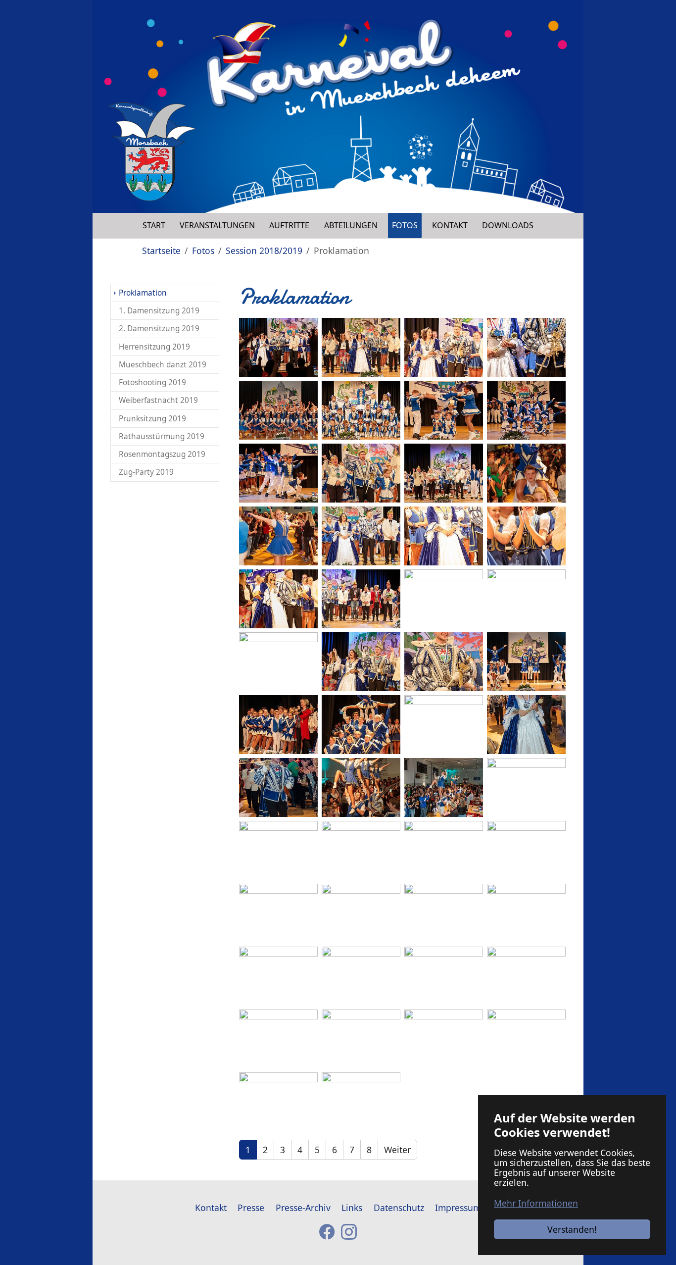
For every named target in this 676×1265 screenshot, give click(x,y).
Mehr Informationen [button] (536, 1203)
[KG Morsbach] (151, 151)
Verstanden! (572, 1229)
